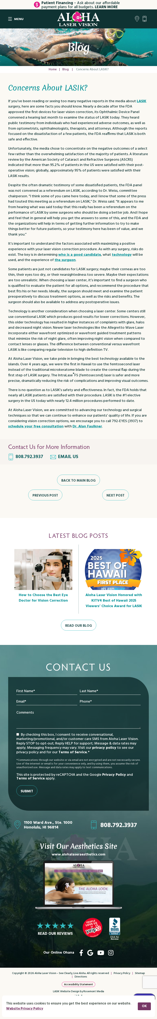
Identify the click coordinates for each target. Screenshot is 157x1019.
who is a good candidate (79, 255)
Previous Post (45, 495)
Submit (27, 791)
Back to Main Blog (78, 480)
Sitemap (140, 973)
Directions (81, 976)
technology (122, 255)
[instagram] (110, 953)
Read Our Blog (78, 626)
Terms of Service (72, 752)
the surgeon (65, 260)
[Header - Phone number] (145, 19)
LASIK (141, 101)
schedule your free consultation (36, 426)
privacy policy (104, 748)
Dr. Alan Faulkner (87, 426)
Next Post (115, 495)
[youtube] (100, 953)
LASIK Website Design (66, 991)
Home (53, 69)
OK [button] (144, 1006)
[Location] (137, 19)
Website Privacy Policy (24, 1008)
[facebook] (81, 953)
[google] (90, 953)
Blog (65, 69)
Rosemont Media (93, 991)
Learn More (106, 7)
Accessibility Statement (78, 984)
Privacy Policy (114, 775)
